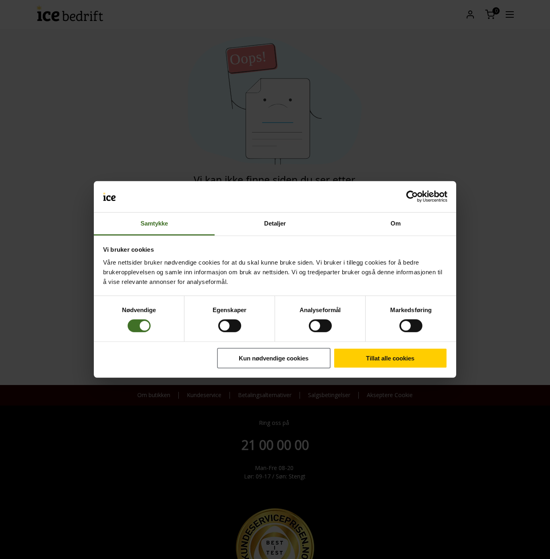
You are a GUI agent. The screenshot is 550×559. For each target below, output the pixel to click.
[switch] (229, 325)
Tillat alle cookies (390, 357)
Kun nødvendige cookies (273, 357)
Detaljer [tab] (275, 223)
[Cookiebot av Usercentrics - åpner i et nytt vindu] (412, 196)
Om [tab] (396, 223)
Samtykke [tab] (154, 223)
